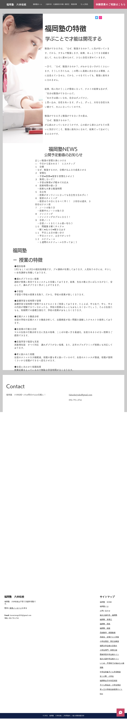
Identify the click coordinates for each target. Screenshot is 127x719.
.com (90, 395)
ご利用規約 (66, 716)
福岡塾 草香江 (106, 620)
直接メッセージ (16, 608)
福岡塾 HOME (106, 602)
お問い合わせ (105, 611)
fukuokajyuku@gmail (78, 395)
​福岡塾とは (104, 606)
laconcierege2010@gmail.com (20, 615)
